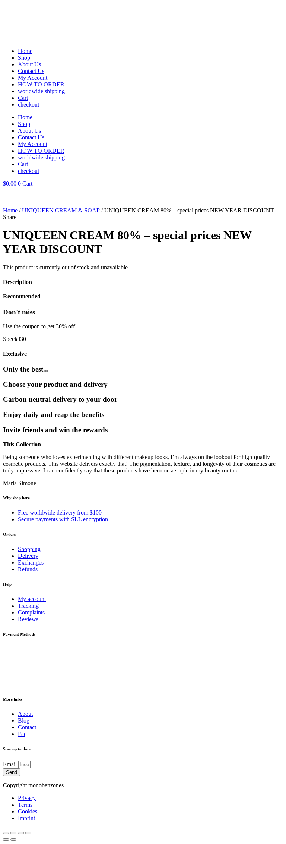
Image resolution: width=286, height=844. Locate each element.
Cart (23, 98)
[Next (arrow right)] (13, 839)
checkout (28, 104)
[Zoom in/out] (6, 833)
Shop (24, 57)
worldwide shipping (41, 91)
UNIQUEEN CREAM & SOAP (61, 210)
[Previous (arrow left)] (6, 839)
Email (10, 764)
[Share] (21, 833)
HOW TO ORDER (41, 84)
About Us (29, 64)
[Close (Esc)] (28, 833)
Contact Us (31, 71)
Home (25, 51)
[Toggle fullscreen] (13, 833)
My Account (32, 78)
